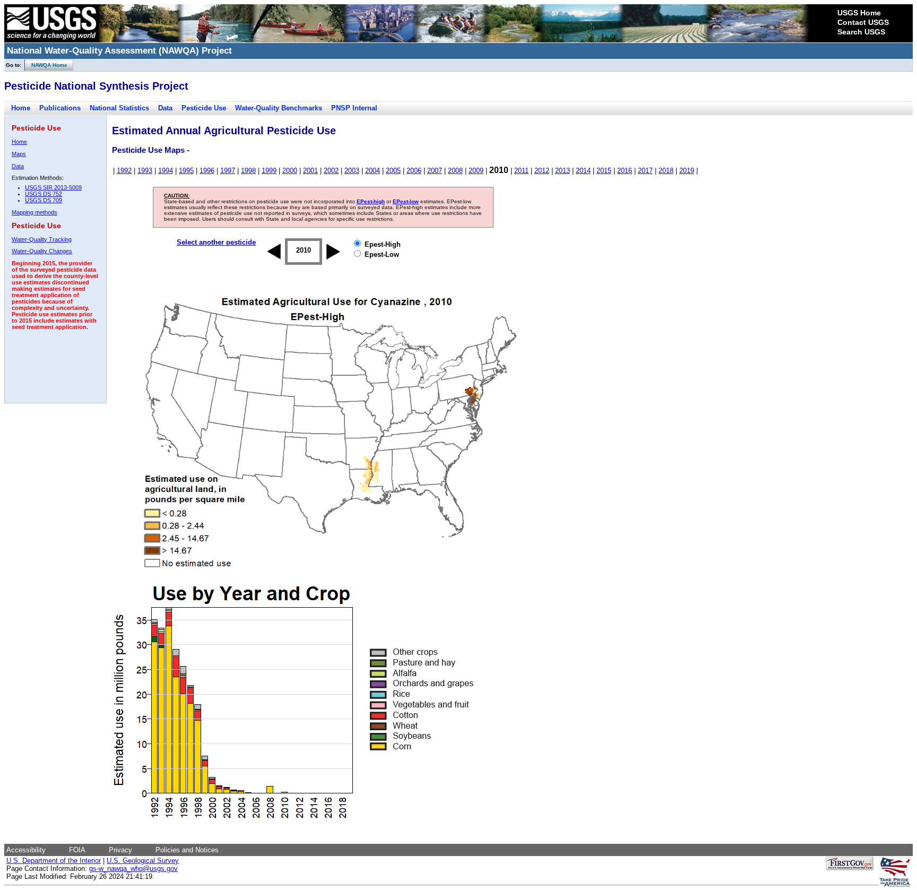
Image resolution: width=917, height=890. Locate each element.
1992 (124, 171)
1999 (269, 171)
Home (20, 108)
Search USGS (861, 32)
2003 (351, 171)
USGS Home (859, 12)
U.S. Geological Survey (143, 861)
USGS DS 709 (43, 200)
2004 (372, 171)
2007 (434, 171)
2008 (455, 171)
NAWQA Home (46, 65)
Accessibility (26, 850)
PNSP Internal (354, 108)
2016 (624, 171)
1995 (186, 171)
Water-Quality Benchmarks (278, 108)
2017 (645, 171)
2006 (413, 171)
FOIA (77, 850)
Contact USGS (863, 22)
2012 (541, 171)
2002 (331, 171)
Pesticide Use (203, 108)
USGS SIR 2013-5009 (53, 187)
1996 (207, 171)
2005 (393, 171)
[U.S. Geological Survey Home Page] (51, 40)
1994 (165, 171)
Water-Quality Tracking (42, 239)
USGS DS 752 (43, 194)
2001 (310, 171)
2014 (583, 171)
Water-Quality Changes (42, 251)
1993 (144, 171)
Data (165, 108)
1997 (227, 171)
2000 (289, 171)
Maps (19, 154)
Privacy (120, 850)
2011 (521, 171)
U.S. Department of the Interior (53, 861)
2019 (686, 171)
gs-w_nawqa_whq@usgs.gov (133, 868)
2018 (666, 171)
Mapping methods (34, 212)
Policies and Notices (187, 850)
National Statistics (119, 108)
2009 (476, 171)
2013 (562, 171)
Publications (60, 108)
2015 (603, 171)
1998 (248, 171)
